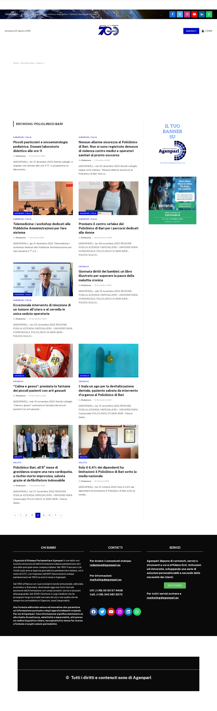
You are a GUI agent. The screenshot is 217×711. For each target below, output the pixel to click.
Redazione (21, 156)
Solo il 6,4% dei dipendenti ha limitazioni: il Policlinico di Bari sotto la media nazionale (108, 472)
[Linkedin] (128, 612)
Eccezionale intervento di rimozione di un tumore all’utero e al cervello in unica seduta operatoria (42, 309)
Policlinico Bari (27, 63)
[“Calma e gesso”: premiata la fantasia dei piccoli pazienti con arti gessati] (43, 360)
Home (16, 63)
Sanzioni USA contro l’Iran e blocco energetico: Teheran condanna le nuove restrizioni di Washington (61, 14)
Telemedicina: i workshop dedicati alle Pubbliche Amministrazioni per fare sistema (42, 228)
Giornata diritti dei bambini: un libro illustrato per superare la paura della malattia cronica (106, 276)
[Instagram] (120, 612)
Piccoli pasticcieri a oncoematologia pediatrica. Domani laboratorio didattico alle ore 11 (40, 146)
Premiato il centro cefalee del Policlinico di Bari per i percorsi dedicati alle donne (108, 228)
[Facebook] (94, 612)
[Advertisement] (108, 92)
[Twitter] (102, 612)
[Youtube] (111, 612)
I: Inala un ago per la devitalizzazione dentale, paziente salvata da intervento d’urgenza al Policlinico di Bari (108, 390)
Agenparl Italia (22, 137)
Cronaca (84, 266)
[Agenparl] (108, 31)
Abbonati (191, 31)
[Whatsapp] (137, 612)
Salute (18, 457)
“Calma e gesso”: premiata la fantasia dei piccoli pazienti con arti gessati (41, 388)
